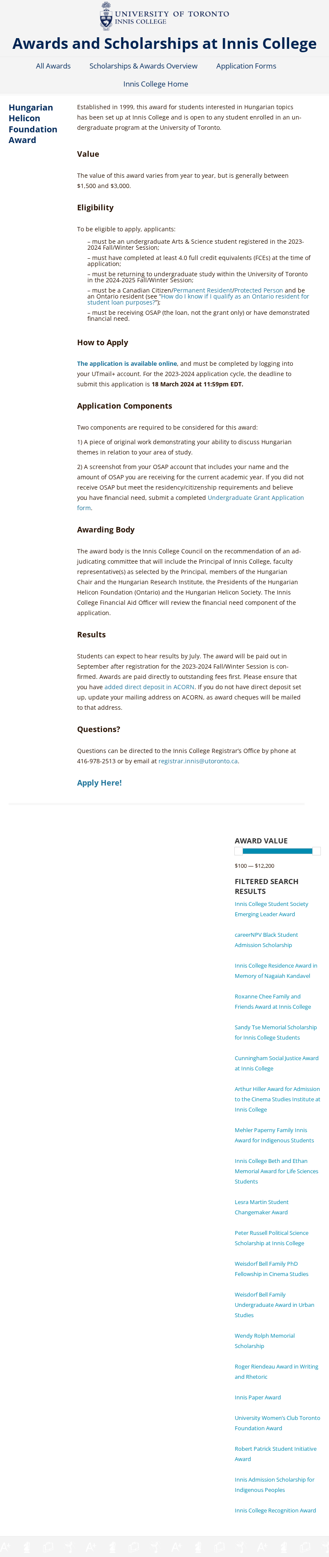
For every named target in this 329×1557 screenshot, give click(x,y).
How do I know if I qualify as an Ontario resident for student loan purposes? (198, 299)
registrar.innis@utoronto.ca (198, 761)
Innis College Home (155, 84)
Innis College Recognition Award (275, 1510)
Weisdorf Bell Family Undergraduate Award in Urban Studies (274, 1305)
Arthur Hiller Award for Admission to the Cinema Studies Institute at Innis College (277, 1099)
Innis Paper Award (258, 1397)
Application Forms (246, 66)
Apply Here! (99, 782)
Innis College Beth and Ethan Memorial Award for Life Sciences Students (276, 1171)
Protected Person (258, 290)
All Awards (53, 66)
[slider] (238, 851)
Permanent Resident (202, 290)
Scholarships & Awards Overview (143, 66)
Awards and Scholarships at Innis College (164, 42)
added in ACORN (149, 687)
